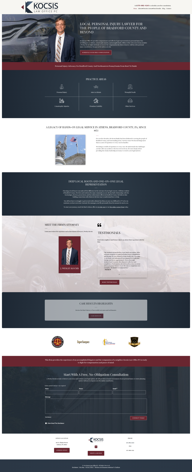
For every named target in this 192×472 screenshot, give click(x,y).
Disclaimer (48, 417)
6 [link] (125, 274)
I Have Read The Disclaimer (55, 423)
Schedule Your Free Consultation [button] (95, 52)
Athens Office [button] (61, 450)
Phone (81, 388)
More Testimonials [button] (108, 282)
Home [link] (135, 8)
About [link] (140, 8)
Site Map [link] (81, 467)
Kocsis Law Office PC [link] (92, 465)
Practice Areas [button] (147, 8)
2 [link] (120, 274)
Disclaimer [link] (75, 467)
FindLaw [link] (117, 467)
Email (115, 388)
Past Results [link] (157, 8)
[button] (96, 447)
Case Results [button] (96, 316)
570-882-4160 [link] (143, 5)
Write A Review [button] (96, 453)
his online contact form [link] (117, 207)
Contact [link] (168, 8)
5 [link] (124, 274)
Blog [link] (163, 8)
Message (47, 397)
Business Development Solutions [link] (104, 467)
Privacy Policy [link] (90, 467)
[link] (39, 7)
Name (47, 388)
